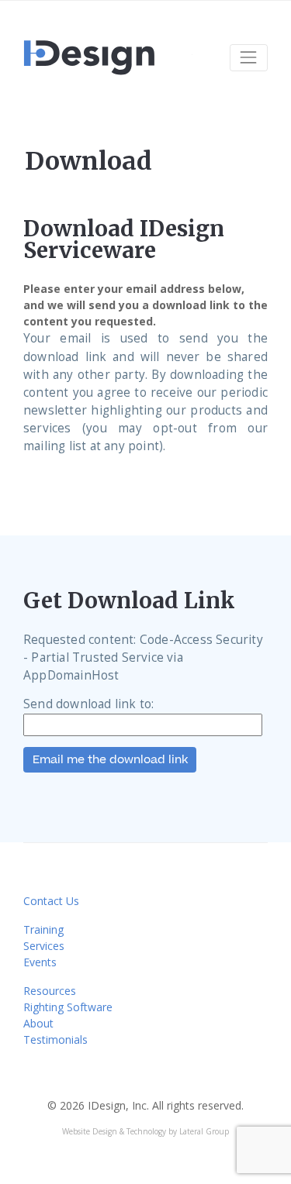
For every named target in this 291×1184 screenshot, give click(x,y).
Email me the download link (110, 760)
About (38, 1023)
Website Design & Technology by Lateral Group (145, 1131)
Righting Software (68, 1007)
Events (40, 962)
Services (43, 945)
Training (43, 929)
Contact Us (51, 900)
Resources (49, 990)
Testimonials (55, 1039)
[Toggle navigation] (249, 57)
